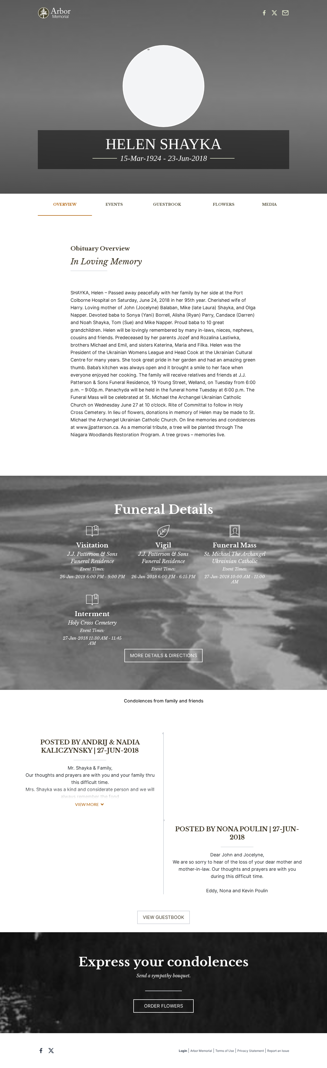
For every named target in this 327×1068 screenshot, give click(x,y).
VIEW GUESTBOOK (163, 917)
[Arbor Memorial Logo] (54, 13)
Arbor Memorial (201, 1051)
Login (183, 1051)
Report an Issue (278, 1051)
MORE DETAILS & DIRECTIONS (163, 655)
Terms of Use (224, 1051)
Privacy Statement (250, 1051)
